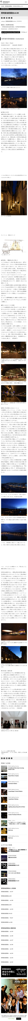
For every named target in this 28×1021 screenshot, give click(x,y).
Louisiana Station (12, 783)
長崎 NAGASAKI (12, 857)
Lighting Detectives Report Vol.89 (11, 32)
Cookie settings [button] (11, 1018)
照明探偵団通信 (9, 21)
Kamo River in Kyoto (13, 775)
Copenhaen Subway (13, 799)
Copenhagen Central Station (15, 791)
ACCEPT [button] (18, 1018)
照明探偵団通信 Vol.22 (13, 865)
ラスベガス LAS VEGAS (14, 873)
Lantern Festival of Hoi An (14, 814)
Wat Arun (10, 830)
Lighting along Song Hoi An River (16, 806)
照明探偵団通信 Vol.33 (13, 880)
